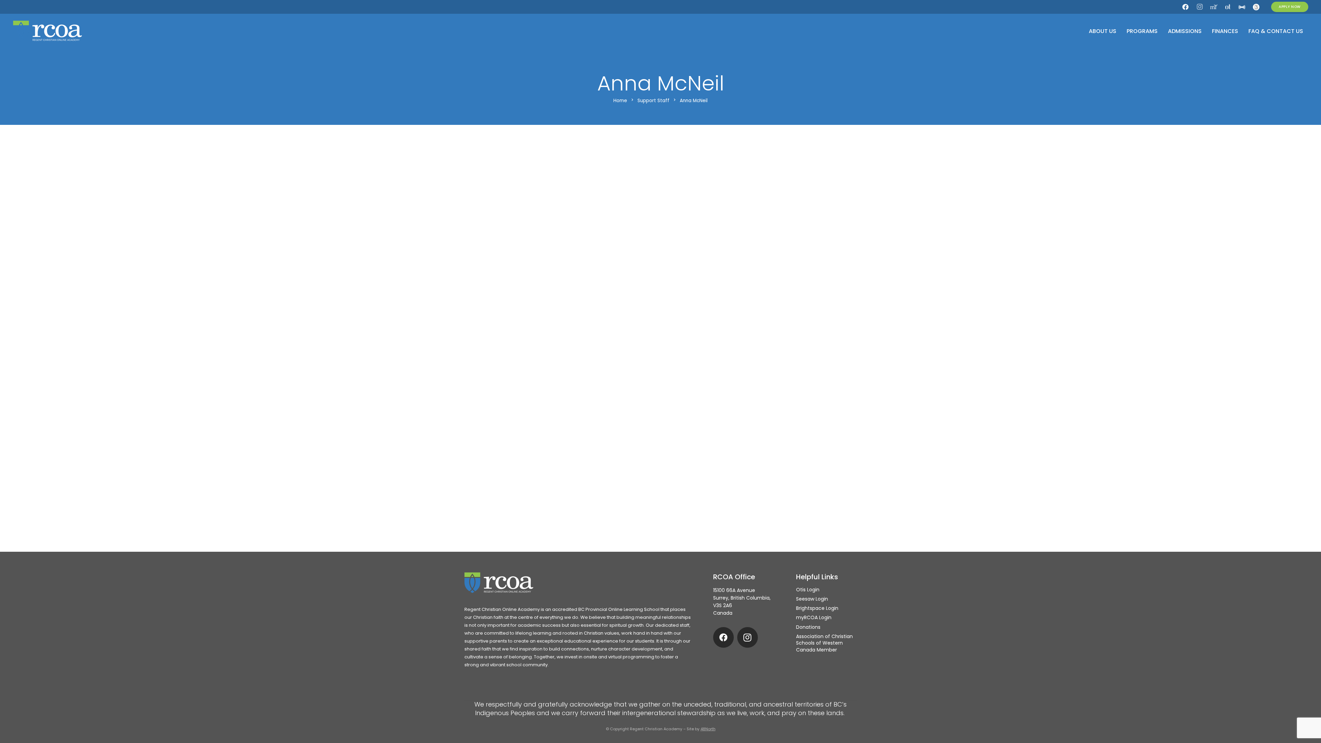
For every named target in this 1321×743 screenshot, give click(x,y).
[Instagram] (1199, 7)
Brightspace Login (817, 608)
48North (708, 729)
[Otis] (1228, 7)
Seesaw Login (812, 598)
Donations (808, 627)
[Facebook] (1185, 7)
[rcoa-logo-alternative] (47, 31)
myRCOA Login (813, 617)
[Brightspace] (1256, 7)
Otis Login (807, 589)
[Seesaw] (1242, 7)
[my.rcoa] (1213, 7)
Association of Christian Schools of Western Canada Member (824, 643)
